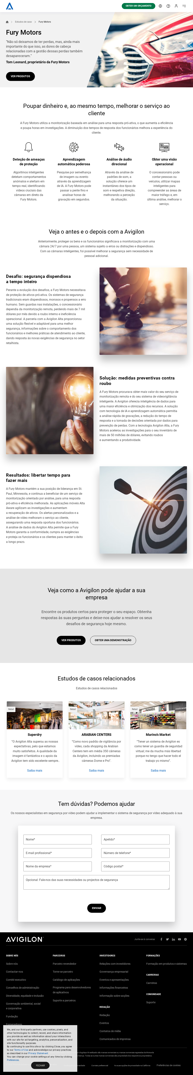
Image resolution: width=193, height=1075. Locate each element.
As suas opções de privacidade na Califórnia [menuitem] (132, 1065)
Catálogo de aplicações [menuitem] (66, 979)
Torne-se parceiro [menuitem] (63, 971)
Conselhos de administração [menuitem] (22, 987)
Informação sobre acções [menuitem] (114, 995)
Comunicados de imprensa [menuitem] (115, 1039)
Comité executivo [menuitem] (16, 979)
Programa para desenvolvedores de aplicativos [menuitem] (72, 990)
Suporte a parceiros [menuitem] (64, 1000)
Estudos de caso (23, 22)
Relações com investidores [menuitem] (115, 963)
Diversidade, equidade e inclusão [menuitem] (25, 995)
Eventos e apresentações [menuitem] (114, 979)
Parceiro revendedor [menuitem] (64, 963)
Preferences (13, 1060)
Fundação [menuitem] (12, 1016)
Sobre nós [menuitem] (12, 963)
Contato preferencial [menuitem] (99, 1065)
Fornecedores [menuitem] (14, 1024)
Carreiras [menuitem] (151, 982)
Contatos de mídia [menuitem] (110, 1031)
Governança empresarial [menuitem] (114, 971)
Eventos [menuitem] (104, 1023)
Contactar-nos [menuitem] (14, 971)
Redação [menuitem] (105, 1015)
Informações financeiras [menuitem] (114, 987)
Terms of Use (21, 1050)
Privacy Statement (38, 1053)
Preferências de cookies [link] (169, 1065)
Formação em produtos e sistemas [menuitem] (166, 963)
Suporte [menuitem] (150, 1002)
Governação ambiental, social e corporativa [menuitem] (23, 1006)
